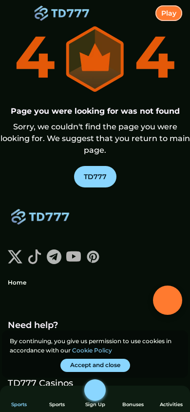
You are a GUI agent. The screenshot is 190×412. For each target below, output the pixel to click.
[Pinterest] (93, 261)
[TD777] (44, 217)
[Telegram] (54, 261)
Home (17, 282)
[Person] (95, 390)
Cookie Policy (92, 350)
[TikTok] (34, 261)
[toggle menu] (15, 15)
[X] (15, 261)
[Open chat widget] (167, 300)
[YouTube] (73, 261)
